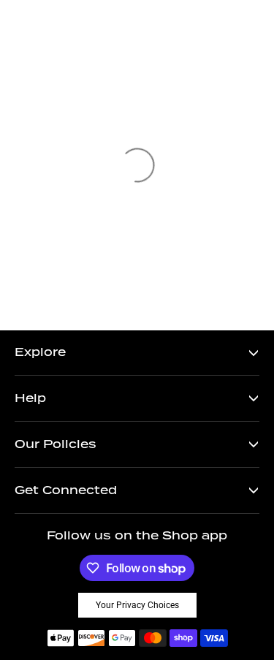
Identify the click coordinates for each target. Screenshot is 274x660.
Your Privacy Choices (137, 605)
